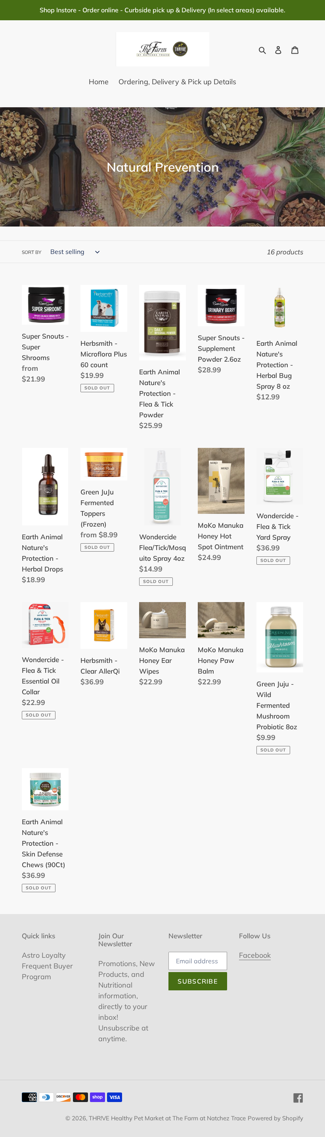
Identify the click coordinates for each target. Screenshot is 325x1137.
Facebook (255, 955)
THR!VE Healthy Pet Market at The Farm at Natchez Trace (167, 1118)
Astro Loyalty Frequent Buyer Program (47, 966)
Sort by (31, 252)
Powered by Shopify (275, 1118)
